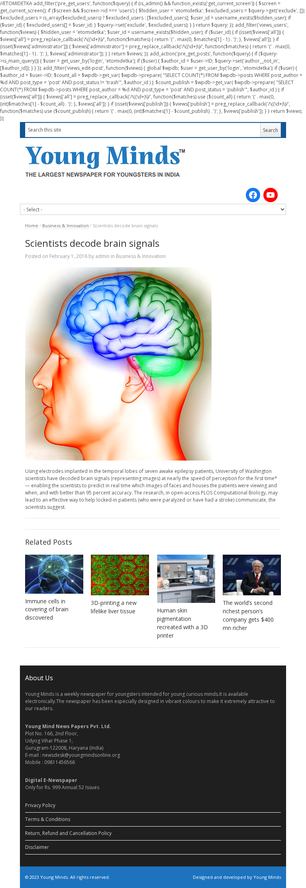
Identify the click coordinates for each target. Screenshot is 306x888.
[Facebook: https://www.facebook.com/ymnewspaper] (253, 195)
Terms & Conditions (47, 819)
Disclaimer (37, 847)
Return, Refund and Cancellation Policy (68, 833)
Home (31, 225)
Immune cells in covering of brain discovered (47, 609)
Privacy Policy (40, 805)
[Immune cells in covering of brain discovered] (54, 574)
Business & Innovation (65, 225)
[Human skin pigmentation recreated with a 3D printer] (186, 579)
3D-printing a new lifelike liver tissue (114, 607)
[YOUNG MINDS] (153, 161)
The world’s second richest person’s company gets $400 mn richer (248, 615)
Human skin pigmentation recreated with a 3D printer (182, 622)
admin (102, 256)
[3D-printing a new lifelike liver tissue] (120, 575)
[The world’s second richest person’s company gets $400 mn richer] (252, 575)
